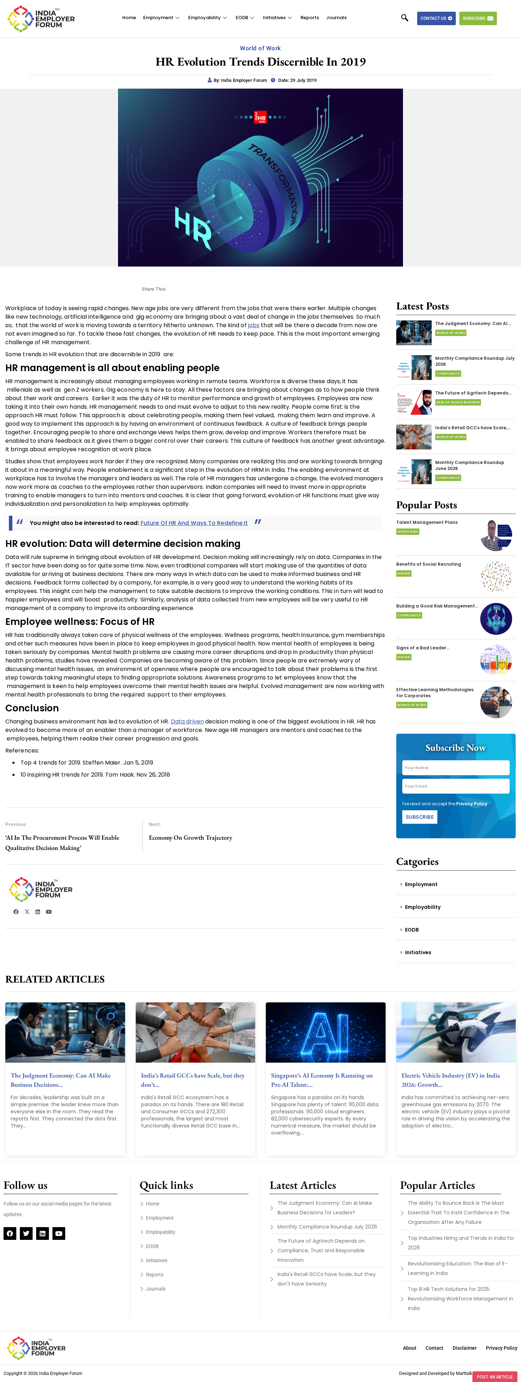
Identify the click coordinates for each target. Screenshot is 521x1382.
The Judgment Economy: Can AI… (473, 323)
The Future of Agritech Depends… (473, 393)
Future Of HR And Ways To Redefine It (194, 523)
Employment (158, 17)
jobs (253, 325)
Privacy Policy (471, 804)
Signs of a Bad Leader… (422, 648)
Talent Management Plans (427, 522)
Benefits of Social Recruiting (428, 564)
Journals (336, 17)
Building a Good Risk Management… (437, 606)
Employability (204, 17)
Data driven (187, 721)
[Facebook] (10, 1233)
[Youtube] (58, 1233)
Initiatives (274, 17)
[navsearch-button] (408, 18)
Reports (310, 17)
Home (129, 17)
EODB (242, 17)
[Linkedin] (42, 1233)
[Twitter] (26, 1233)
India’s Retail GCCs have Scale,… (472, 428)
